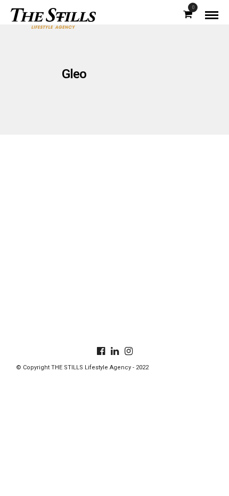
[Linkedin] (114, 351)
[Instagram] (128, 351)
